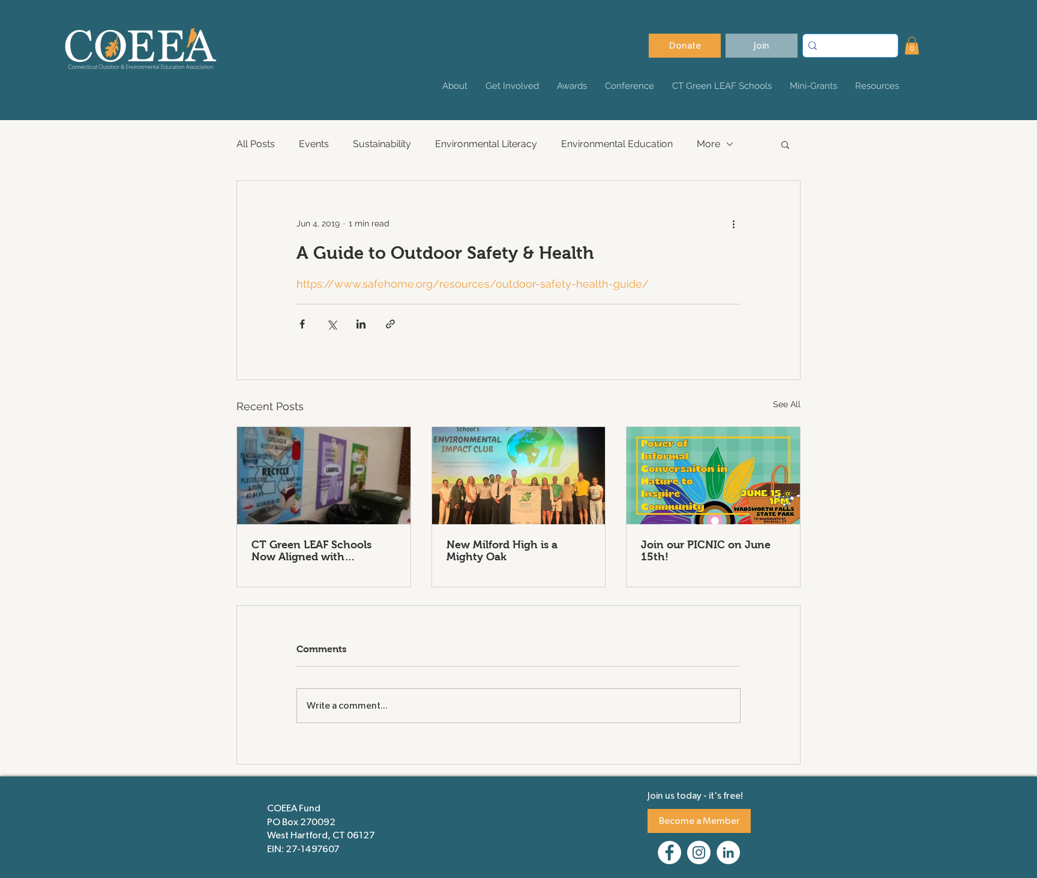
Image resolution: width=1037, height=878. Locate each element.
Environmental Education (617, 144)
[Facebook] (669, 852)
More (708, 144)
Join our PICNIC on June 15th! (706, 551)
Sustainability (382, 144)
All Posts (255, 144)
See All (787, 404)
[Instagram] (699, 852)
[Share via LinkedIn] (361, 324)
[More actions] (733, 224)
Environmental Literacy (486, 144)
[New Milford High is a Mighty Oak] (519, 475)
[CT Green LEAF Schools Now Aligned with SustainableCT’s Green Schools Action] (323, 475)
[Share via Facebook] (302, 324)
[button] (911, 46)
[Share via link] (390, 324)
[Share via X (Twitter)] (331, 324)
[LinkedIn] (728, 852)
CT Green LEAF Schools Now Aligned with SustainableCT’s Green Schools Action (311, 551)
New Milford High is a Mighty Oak (502, 551)
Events (314, 144)
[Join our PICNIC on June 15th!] (713, 475)
